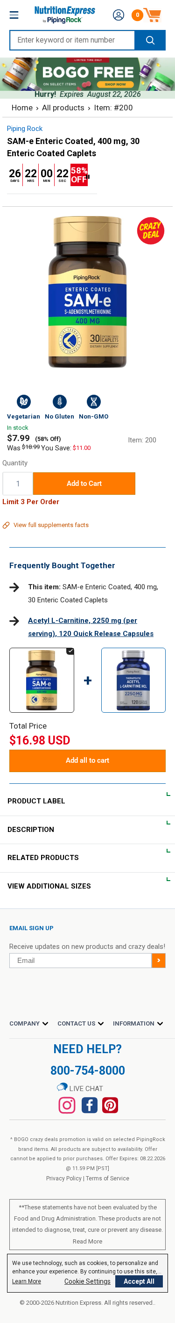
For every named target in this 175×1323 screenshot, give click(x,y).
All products (63, 107)
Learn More (26, 1281)
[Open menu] (14, 15)
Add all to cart (87, 760)
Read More (87, 1241)
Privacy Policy (64, 1178)
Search (149, 40)
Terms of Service (107, 1178)
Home (22, 107)
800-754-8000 (87, 1070)
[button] (118, 15)
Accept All (139, 1281)
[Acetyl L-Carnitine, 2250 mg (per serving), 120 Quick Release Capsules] (134, 656)
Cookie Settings (87, 1281)
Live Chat (85, 1088)
